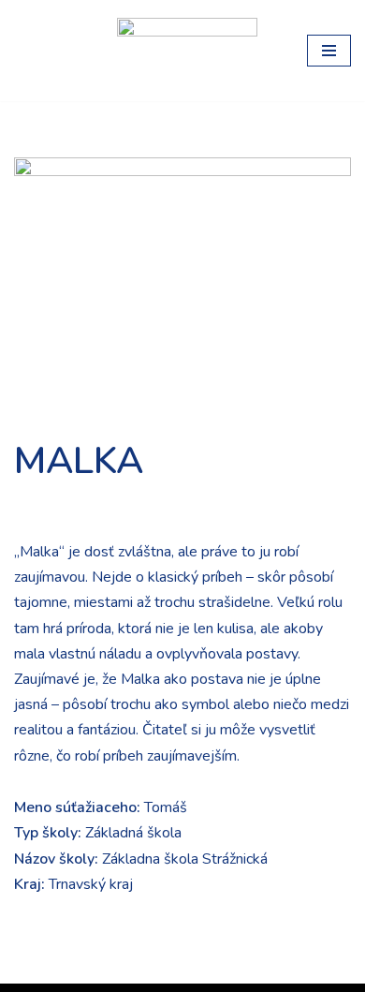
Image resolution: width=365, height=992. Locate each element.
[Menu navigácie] (329, 51)
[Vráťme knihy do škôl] (51, 50)
